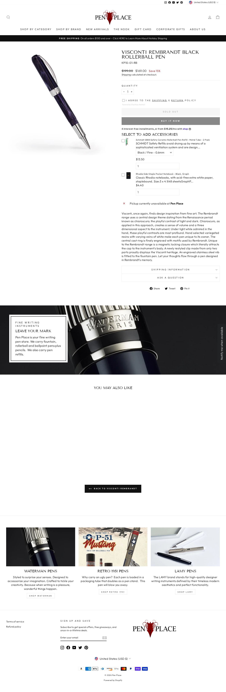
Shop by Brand (68, 29)
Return (177, 100)
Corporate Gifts (170, 29)
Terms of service (15, 621)
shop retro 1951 (113, 592)
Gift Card (143, 29)
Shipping (126, 74)
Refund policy (13, 626)
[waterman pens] (40, 546)
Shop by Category (36, 29)
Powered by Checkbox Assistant (133, 104)
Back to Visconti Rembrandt (115, 488)
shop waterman (40, 596)
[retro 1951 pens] (113, 546)
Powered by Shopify (113, 680)
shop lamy (185, 592)
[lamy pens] (185, 546)
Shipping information (170, 269)
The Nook (122, 29)
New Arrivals (97, 29)
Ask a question (170, 277)
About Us (198, 29)
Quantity (130, 85)
